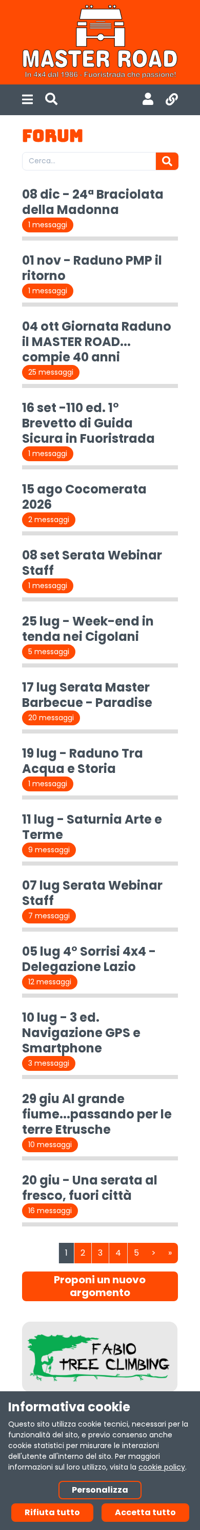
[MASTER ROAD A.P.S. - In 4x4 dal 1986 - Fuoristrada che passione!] (99, 42)
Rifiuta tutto (52, 1512)
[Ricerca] (51, 100)
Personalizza (100, 1490)
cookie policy (161, 1467)
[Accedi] (148, 100)
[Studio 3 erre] (100, 1357)
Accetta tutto (145, 1512)
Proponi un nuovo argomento (100, 1286)
